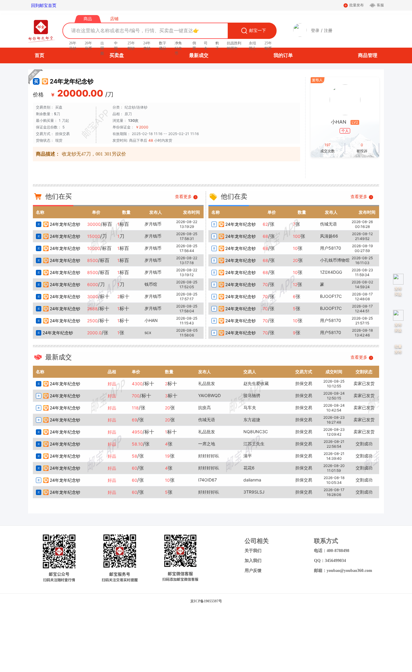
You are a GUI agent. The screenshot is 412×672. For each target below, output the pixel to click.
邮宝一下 (257, 30)
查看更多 (184, 196)
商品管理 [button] (367, 55)
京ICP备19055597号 (206, 601)
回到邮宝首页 (43, 5)
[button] (300, 35)
